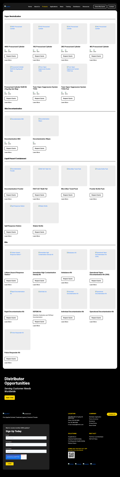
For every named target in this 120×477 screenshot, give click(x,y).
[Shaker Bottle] (42, 206)
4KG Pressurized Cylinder (99, 47)
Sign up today (13, 431)
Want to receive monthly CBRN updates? (18, 428)
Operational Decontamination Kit (102, 312)
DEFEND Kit (37, 312)
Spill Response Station (12, 226)
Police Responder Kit (12, 353)
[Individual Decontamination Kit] (74, 293)
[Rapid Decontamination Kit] (17, 293)
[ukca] (5, 51)
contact (111, 6)
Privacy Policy (93, 423)
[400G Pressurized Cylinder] (17, 28)
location (71, 413)
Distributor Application (95, 417)
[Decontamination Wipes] (45, 120)
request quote (11, 56)
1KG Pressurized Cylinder (42, 47)
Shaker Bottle (38, 226)
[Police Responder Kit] (17, 333)
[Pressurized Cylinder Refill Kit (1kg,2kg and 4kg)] (17, 69)
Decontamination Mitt (12, 139)
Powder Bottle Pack (97, 189)
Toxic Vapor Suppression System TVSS (45, 88)
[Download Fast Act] (71, 455)
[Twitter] (93, 464)
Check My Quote (100, 6)
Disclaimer (92, 421)
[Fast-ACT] (6, 414)
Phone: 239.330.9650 (73, 420)
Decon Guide (92, 425)
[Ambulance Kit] (71, 253)
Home (30, 6)
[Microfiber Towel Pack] (74, 169)
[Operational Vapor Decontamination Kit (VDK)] (102, 255)
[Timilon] (71, 464)
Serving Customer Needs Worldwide (17, 390)
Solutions (72, 433)
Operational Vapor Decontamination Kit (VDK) (99, 274)
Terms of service (93, 419)
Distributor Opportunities (17, 381)
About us (37, 6)
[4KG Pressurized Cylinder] (102, 28)
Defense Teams (72, 443)
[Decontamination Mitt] (17, 119)
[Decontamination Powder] (17, 170)
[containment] (27, 414)
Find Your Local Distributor (96, 436)
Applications (54, 6)
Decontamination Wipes (42, 139)
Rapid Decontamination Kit (14, 312)
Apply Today (9, 397)
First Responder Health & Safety (76, 441)
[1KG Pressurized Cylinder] (45, 28)
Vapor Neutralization (12, 16)
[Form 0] (26, 450)
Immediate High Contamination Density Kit (44, 274)
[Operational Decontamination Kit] (102, 293)
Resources (86, 6)
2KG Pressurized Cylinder (70, 47)
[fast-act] (6, 413)
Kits (6, 242)
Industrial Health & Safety (74, 439)
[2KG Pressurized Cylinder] (74, 28)
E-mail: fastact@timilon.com (75, 424)
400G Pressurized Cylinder (14, 47)
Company (92, 413)
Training (68, 6)
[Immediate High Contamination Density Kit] (45, 254)
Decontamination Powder (13, 189)
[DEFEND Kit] (42, 292)
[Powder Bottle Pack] (101, 169)
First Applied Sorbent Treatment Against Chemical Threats (20, 417)
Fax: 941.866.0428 (73, 422)
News (61, 6)
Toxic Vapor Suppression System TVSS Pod (73, 88)
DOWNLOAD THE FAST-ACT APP (77, 449)
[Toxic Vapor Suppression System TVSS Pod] (74, 69)
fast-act (92, 433)
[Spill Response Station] (17, 206)
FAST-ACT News (93, 439)
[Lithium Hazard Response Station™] (17, 254)
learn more (7, 60)
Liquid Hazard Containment (15, 159)
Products (45, 6)
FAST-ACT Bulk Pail (40, 189)
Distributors (76, 6)
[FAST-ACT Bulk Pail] (44, 169)
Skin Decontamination (13, 109)
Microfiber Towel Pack (69, 189)
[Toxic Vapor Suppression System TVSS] (45, 69)
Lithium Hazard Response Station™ (14, 274)
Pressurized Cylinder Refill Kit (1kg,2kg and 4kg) (15, 88)
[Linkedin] (78, 464)
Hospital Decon (72, 436)
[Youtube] (86, 464)
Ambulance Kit (66, 273)
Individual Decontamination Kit (72, 312)
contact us (112, 414)
